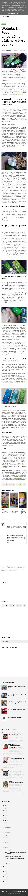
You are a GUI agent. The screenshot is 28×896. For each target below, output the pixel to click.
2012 (4, 879)
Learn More (11, 13)
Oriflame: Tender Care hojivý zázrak (17, 709)
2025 (4, 805)
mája (6, 842)
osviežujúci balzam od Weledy (10, 381)
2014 (4, 874)
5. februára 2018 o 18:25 (17, 524)
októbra (7, 830)
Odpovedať (9, 531)
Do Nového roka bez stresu (16, 782)
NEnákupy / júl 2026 (14, 734)
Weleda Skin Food (15, 109)
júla (6, 837)
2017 (4, 866)
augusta (7, 835)
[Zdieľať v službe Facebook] (3, 484)
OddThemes (12, 891)
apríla (6, 845)
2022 (4, 813)
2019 (4, 820)
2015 (4, 871)
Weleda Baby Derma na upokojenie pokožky (13, 183)
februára (7, 850)
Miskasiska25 (6, 757)
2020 (4, 818)
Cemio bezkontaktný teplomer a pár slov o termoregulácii (17, 702)
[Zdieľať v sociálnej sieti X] (6, 484)
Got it (19, 13)
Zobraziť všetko (23, 793)
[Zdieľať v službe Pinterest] (24, 484)
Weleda (4, 24)
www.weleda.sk (17, 478)
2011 (4, 881)
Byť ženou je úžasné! (8, 770)
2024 (4, 808)
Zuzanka (9, 524)
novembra (7, 827)
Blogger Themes (14, 893)
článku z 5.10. (22, 382)
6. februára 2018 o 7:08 (18, 535)
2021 (4, 815)
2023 (4, 810)
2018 (4, 823)
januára (7, 863)
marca (6, 847)
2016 (4, 869)
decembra (7, 825)
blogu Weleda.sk (18, 94)
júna (6, 840)
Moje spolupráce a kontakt (14, 717)
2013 (4, 876)
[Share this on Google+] (10, 484)
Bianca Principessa (8, 781)
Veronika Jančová (8, 50)
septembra (7, 832)
